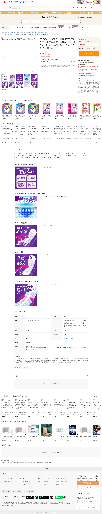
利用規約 (42, 512)
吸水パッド (40, 32)
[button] (91, 48)
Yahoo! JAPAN (76, 5)
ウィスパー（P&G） (68, 338)
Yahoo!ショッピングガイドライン (56, 512)
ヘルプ (99, 5)
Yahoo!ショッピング (5, 512)
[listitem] (10, 478)
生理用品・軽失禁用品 (30, 32)
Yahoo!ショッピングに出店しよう (89, 5)
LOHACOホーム (5, 32)
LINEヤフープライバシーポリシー (17, 512)
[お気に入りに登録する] (35, 71)
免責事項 (46, 512)
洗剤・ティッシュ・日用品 (17, 32)
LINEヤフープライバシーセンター (32, 512)
